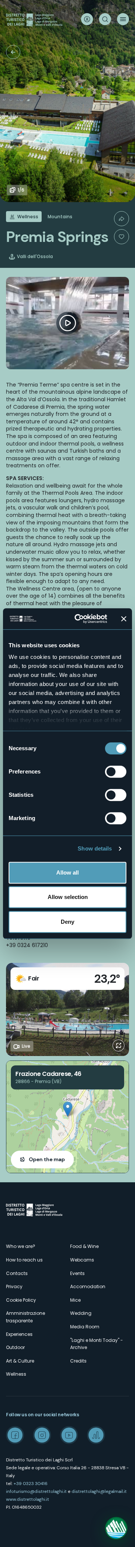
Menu (123, 19)
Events (77, 1273)
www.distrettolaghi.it (27, 1499)
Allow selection (68, 897)
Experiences (19, 1334)
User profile (87, 19)
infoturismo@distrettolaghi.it (36, 1491)
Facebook (15, 1435)
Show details (95, 848)
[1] (121, 236)
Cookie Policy (21, 1300)
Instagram (42, 1435)
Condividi (121, 218)
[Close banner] (123, 618)
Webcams (82, 1260)
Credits (78, 1361)
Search (105, 19)
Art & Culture (20, 1361)
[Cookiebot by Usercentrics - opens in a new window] (79, 619)
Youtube (69, 1435)
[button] (67, 1109)
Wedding (81, 1313)
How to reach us (24, 1260)
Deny (67, 922)
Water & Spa (13, 52)
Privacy (14, 1286)
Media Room (84, 1326)
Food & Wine (84, 1246)
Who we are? (20, 1246)
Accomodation (87, 1286)
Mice (75, 1300)
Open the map (47, 1159)
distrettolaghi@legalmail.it (99, 1491)
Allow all (67, 872)
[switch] (115, 772)
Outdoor (15, 1347)
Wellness (16, 1374)
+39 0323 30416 (31, 1484)
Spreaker (96, 1435)
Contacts (17, 1273)
